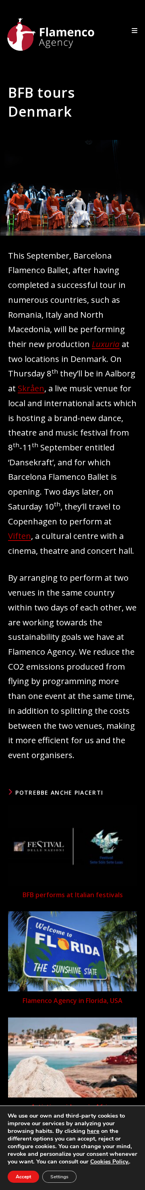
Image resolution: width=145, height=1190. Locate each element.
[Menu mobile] (135, 30)
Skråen (31, 388)
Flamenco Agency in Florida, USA (72, 1000)
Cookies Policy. (109, 1161)
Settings (59, 1177)
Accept (23, 1177)
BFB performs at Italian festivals (73, 894)
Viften (19, 535)
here (93, 1131)
